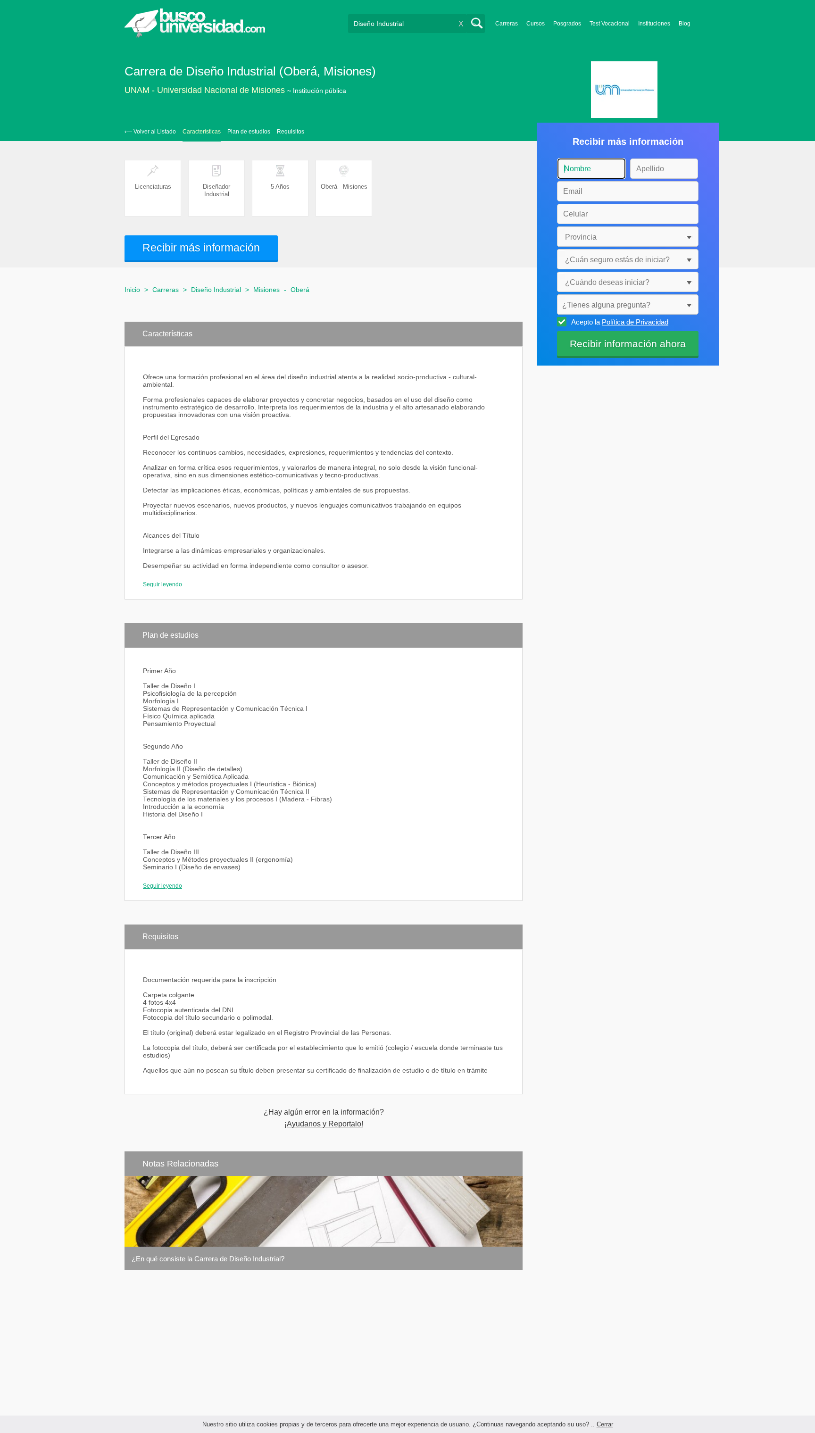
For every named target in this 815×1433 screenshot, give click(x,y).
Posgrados (567, 23)
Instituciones (654, 23)
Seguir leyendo (162, 584)
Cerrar (605, 1424)
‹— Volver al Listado (150, 131)
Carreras (506, 23)
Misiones (266, 289)
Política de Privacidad (635, 322)
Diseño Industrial (216, 289)
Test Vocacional (610, 23)
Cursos (535, 23)
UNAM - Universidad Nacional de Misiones (205, 90)
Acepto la (619, 322)
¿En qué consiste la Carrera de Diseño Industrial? (208, 1259)
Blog (684, 23)
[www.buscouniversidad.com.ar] (195, 36)
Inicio (132, 289)
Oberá (300, 289)
